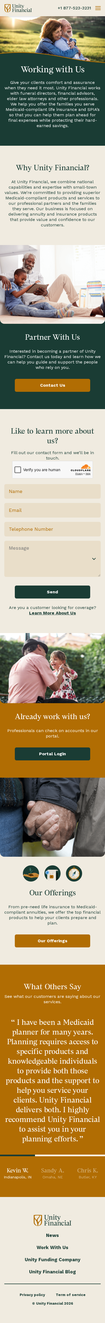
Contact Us (52, 385)
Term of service (71, 1295)
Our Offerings (52, 940)
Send (52, 591)
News (52, 1235)
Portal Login (52, 753)
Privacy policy (32, 1295)
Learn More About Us (52, 612)
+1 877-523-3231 (74, 8)
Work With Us (52, 1247)
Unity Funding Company (52, 1259)
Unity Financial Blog (52, 1271)
